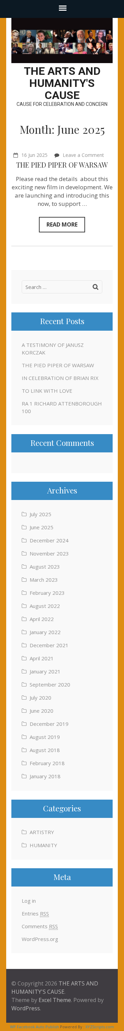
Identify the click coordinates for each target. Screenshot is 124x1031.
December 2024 (49, 540)
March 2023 (44, 579)
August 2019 (45, 736)
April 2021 (42, 658)
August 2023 (45, 566)
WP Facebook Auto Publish (34, 1026)
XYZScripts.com (99, 1026)
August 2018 (45, 750)
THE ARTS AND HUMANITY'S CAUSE (62, 83)
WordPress (25, 1008)
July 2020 (40, 697)
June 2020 (41, 710)
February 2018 (47, 763)
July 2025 (40, 514)
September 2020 (50, 684)
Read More (62, 224)
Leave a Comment (83, 155)
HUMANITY (43, 845)
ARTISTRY (42, 832)
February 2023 (47, 592)
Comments (40, 926)
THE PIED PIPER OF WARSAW (62, 164)
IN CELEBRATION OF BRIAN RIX (60, 377)
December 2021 (49, 645)
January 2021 (45, 671)
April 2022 (42, 618)
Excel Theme (55, 1000)
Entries (35, 913)
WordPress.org (40, 938)
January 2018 (45, 776)
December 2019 (49, 723)
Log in (29, 900)
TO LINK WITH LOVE (47, 390)
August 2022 (45, 605)
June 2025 (41, 527)
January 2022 (45, 632)
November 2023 (49, 553)
